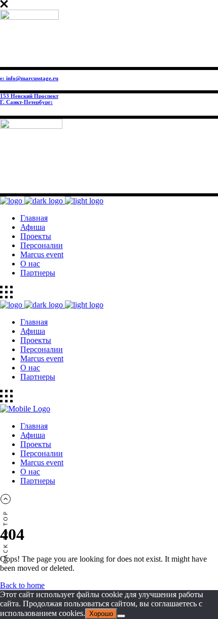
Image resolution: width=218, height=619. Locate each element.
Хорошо (101, 613)
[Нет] (121, 615)
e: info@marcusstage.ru (29, 78)
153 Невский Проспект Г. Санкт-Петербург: (29, 99)
